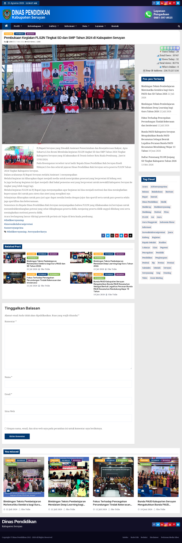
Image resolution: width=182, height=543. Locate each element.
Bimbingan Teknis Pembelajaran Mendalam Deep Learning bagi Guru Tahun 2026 (113, 263)
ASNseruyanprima (159, 186)
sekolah (157, 267)
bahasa (145, 191)
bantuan (169, 191)
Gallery (53, 26)
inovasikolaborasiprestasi (153, 232)
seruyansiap (147, 273)
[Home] (6, 26)
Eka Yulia (45, 269)
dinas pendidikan (150, 202)
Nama (8, 377)
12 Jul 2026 (32, 285)
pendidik (160, 252)
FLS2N (145, 217)
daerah (154, 197)
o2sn (155, 247)
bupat (145, 197)
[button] (179, 26)
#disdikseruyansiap (17, 231)
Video (144, 278)
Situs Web (10, 411)
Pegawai (164, 247)
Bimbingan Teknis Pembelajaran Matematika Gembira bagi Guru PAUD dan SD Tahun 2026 (46, 263)
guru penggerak (149, 222)
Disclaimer (154, 537)
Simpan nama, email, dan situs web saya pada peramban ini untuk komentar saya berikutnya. (54, 428)
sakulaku (146, 267)
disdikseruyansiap (162, 207)
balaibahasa (157, 191)
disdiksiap (146, 212)
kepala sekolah (149, 242)
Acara (145, 186)
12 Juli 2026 (101, 509)
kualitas (162, 242)
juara (170, 232)
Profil (17, 26)
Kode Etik (134, 537)
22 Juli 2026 (11, 509)
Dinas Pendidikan (19, 521)
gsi (152, 217)
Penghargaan (161, 257)
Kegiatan (30, 34)
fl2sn (166, 212)
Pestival (145, 262)
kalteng (145, 237)
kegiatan (156, 237)
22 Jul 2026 (32, 269)
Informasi (69, 26)
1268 (38, 41)
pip (153, 262)
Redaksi (144, 537)
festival (157, 212)
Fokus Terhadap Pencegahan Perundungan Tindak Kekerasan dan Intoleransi (44, 280)
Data (85, 26)
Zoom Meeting (156, 278)
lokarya (146, 247)
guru (159, 217)
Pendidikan (32, 258)
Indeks (125, 537)
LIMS (10, 41)
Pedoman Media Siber (170, 537)
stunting (167, 273)
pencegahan (147, 252)
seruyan (167, 267)
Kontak (115, 26)
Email (8, 394)
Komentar (11, 321)
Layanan (99, 26)
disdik (163, 202)
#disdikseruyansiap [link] (14, 220)
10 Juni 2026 (146, 509)
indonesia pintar (167, 222)
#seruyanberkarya (37, 231)
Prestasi (170, 262)
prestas (161, 262)
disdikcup (146, 207)
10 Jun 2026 (99, 294)
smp (158, 273)
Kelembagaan (35, 26)
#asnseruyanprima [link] (13, 227)
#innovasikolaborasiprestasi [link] (18, 224)
